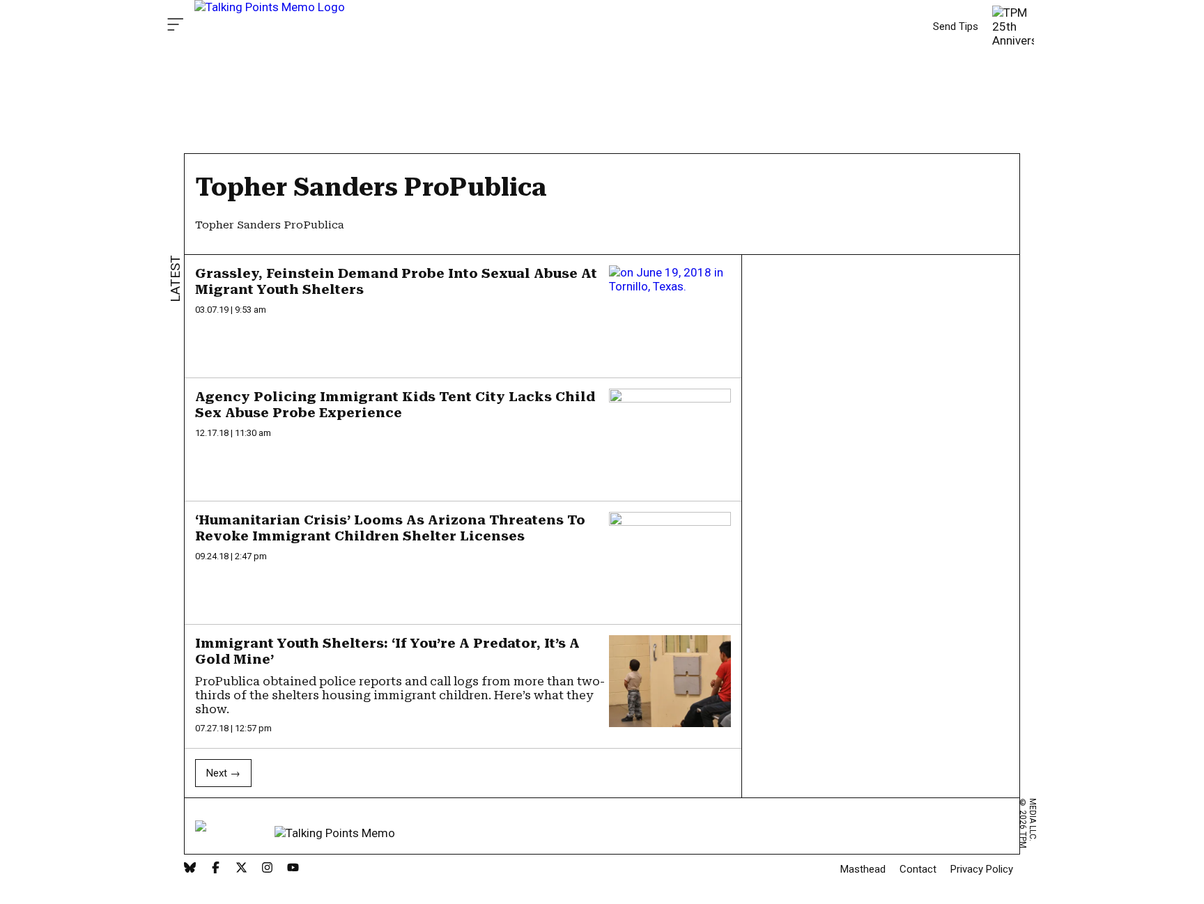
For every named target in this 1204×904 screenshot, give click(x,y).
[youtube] (293, 869)
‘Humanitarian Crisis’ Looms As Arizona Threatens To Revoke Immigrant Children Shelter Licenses (390, 528)
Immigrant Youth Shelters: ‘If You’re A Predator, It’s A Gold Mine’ (387, 651)
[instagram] (267, 869)
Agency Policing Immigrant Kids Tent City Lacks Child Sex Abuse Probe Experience (395, 405)
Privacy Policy (981, 869)
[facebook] (216, 869)
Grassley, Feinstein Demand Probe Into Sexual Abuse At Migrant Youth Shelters (396, 281)
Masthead (863, 869)
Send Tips (955, 26)
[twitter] (241, 869)
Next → (223, 773)
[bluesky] (190, 869)
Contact (918, 869)
